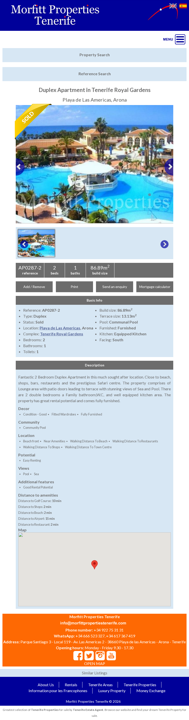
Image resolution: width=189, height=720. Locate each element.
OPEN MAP (94, 663)
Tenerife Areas (100, 684)
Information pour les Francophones (58, 690)
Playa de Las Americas (60, 327)
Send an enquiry (114, 287)
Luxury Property (112, 690)
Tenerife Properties (140, 684)
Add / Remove (34, 287)
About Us (46, 684)
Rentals (71, 684)
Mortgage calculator (154, 287)
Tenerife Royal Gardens (61, 333)
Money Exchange (150, 690)
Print (74, 287)
